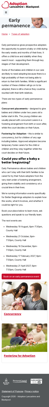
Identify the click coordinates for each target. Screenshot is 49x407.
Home (5, 34)
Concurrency (12, 314)
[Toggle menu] (6, 12)
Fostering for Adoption (19, 355)
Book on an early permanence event (21, 276)
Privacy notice (31, 391)
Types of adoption (20, 34)
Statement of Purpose (12, 391)
